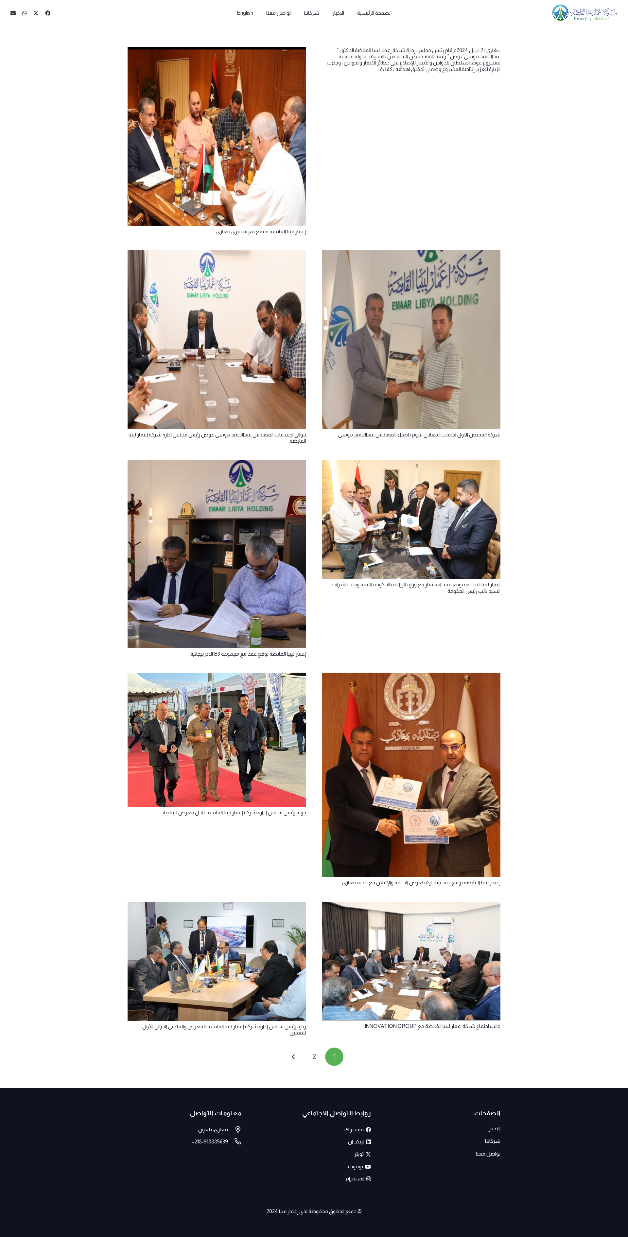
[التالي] (294, 1057)
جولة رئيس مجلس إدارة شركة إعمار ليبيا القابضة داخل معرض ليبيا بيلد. (233, 812)
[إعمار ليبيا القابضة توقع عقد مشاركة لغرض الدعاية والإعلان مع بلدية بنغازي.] (411, 677)
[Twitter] (36, 13)
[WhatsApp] (24, 13)
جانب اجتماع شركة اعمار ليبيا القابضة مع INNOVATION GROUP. (432, 1026)
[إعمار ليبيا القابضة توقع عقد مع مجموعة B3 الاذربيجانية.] (217, 464)
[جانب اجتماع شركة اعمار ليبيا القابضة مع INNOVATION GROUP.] (411, 906)
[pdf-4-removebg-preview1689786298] (584, 13)
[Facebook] (48, 13)
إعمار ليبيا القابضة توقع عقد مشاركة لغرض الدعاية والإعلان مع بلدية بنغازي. (420, 882)
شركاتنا (492, 1141)
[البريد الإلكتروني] (13, 13)
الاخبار (494, 1128)
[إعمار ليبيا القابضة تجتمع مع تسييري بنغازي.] (217, 51)
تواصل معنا (488, 1154)
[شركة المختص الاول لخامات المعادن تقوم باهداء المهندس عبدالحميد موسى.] (411, 254)
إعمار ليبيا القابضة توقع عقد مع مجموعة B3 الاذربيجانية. (247, 654)
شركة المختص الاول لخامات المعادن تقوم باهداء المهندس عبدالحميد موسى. (418, 434)
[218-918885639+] (234, 1141)
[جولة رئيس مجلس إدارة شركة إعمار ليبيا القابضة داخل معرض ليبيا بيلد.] (217, 677)
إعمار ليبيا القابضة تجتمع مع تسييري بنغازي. (260, 231)
